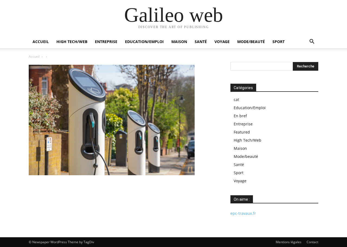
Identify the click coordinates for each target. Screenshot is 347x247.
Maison (179, 41)
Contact (312, 242)
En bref (240, 115)
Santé (201, 41)
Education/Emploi (144, 41)
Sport (278, 41)
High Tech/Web (71, 41)
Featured (242, 132)
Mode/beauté (251, 41)
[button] (311, 42)
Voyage (222, 41)
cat (236, 99)
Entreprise (106, 41)
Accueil (41, 41)
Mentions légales (288, 242)
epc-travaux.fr (243, 213)
